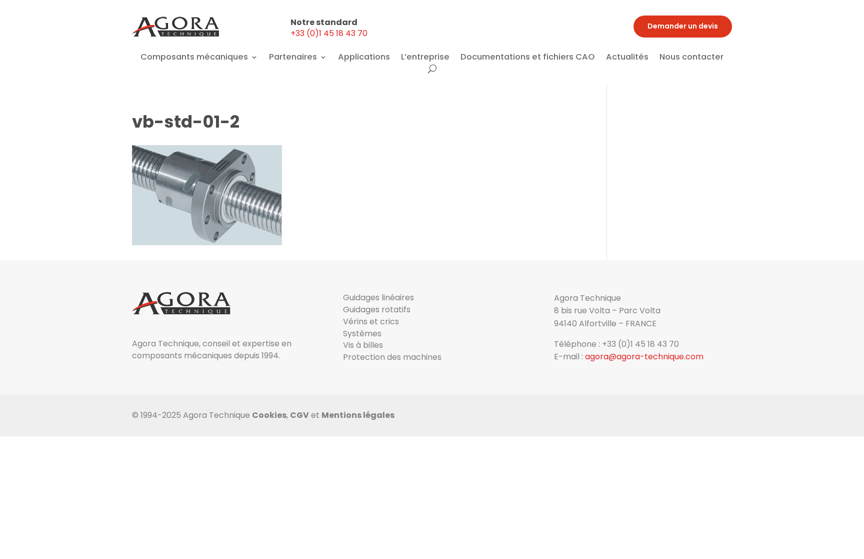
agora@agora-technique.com (644, 356)
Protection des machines (392, 357)
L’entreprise (425, 58)
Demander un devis (683, 26)
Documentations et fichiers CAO (527, 58)
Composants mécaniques (194, 58)
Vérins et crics (371, 321)
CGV (299, 415)
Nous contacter (692, 58)
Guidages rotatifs (376, 309)
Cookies (269, 415)
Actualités (627, 58)
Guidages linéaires (378, 297)
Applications (364, 58)
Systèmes (362, 333)
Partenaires (293, 58)
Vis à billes (363, 345)
